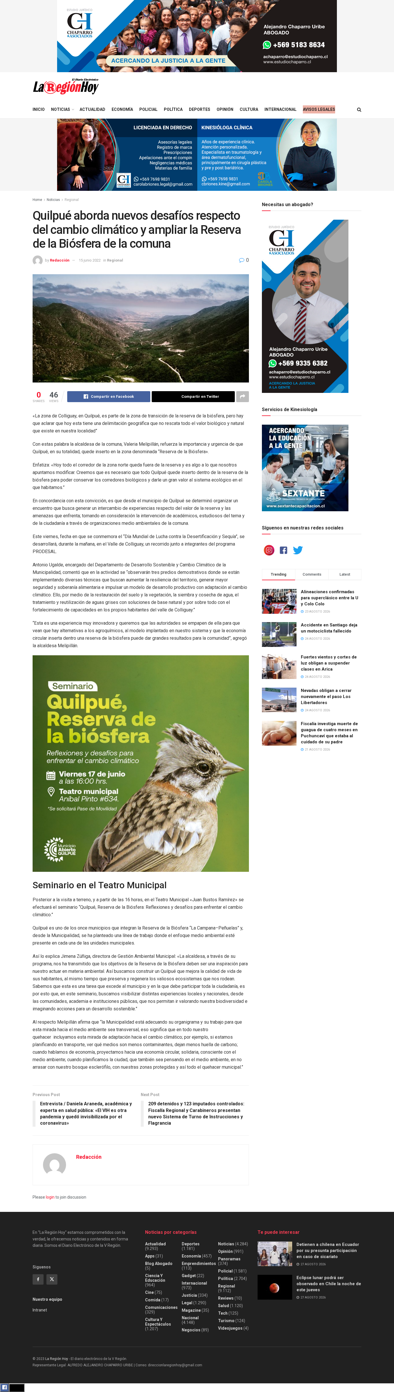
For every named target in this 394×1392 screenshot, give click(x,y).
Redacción (60, 260)
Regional (72, 200)
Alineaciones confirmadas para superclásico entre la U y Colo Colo (329, 598)
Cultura (249, 109)
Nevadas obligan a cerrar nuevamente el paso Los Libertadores (326, 696)
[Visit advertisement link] (197, 36)
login (50, 1197)
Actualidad (92, 109)
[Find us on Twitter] (51, 1279)
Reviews (226, 1298)
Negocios (191, 1330)
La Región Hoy (56, 1359)
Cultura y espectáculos (158, 1321)
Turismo (226, 1320)
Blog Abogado (158, 1263)
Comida (152, 1300)
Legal (187, 1302)
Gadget (189, 1275)
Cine (149, 1292)
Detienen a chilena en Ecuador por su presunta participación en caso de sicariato (328, 1250)
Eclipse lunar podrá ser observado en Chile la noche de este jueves (329, 1283)
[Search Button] (359, 109)
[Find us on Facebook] (38, 1279)
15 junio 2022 (90, 260)
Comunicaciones (161, 1307)
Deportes (199, 109)
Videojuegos (230, 1328)
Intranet (40, 1310)
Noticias (60, 109)
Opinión (225, 109)
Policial (148, 109)
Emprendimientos (199, 1263)
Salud (223, 1305)
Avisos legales (319, 109)
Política (173, 109)
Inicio (39, 109)
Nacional (190, 1318)
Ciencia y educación (155, 1278)
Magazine (191, 1310)
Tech (223, 1313)
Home (37, 200)
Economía (122, 109)
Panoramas (229, 1259)
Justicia (189, 1295)
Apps (150, 1256)
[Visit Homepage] (66, 86)
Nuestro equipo (47, 1299)
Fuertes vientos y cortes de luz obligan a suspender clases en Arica (329, 663)
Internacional (280, 109)
